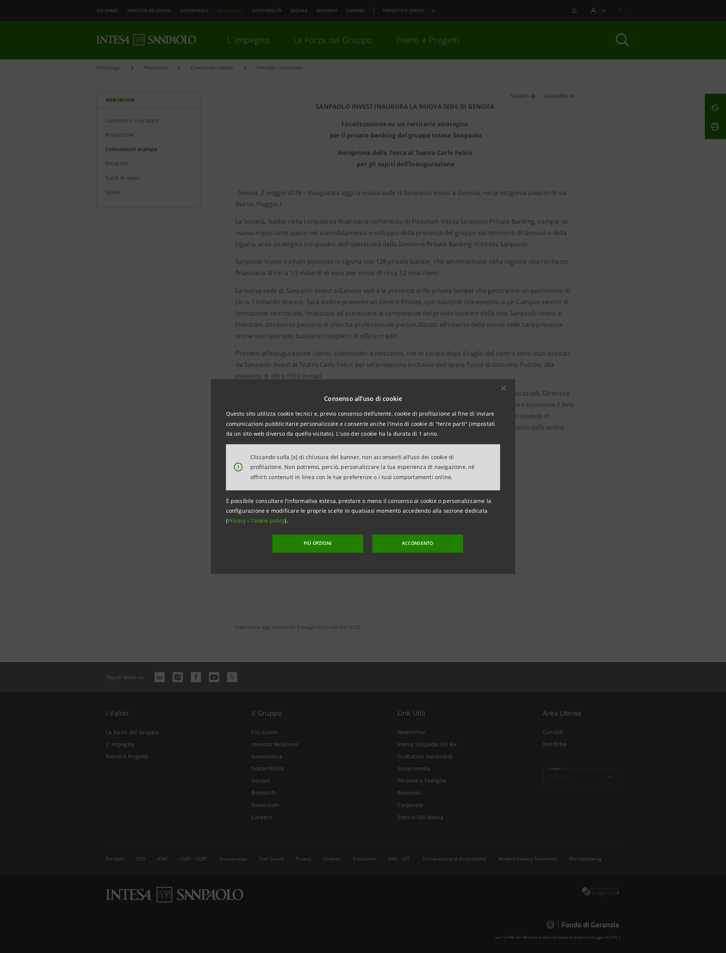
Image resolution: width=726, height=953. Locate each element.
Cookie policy (268, 520)
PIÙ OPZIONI (318, 543)
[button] (504, 388)
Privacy (238, 520)
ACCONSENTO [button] (417, 543)
